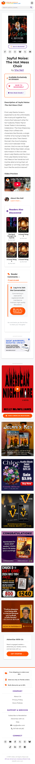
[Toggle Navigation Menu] (32, 3)
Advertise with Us (17, 719)
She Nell (19, 70)
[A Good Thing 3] (23, 225)
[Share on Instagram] (10, 52)
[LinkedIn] (15, 747)
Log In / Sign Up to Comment (18, 311)
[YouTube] (10, 742)
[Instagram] (5, 742)
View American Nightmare (18, 415)
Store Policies (17, 703)
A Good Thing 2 (12, 260)
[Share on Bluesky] (20, 52)
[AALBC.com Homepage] (10, 3)
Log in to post (14, 280)
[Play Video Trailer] (18, 389)
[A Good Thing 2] (11, 250)
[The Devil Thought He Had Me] (11, 225)
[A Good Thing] (23, 250)
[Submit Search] (30, 7)
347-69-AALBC (18, 728)
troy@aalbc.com (18, 725)
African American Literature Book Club (17, 759)
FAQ (17, 722)
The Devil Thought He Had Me (11, 236)
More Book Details (16, 93)
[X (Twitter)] (20, 742)
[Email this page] (30, 52)
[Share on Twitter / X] (25, 52)
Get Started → (17, 654)
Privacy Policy (17, 700)
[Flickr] (25, 747)
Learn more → (16, 201)
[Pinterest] (20, 747)
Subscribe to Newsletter (17, 715)
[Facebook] (15, 742)
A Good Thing (23, 259)
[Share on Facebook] (5, 52)
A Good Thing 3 (23, 235)
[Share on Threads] (15, 52)
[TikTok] (10, 747)
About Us (17, 696)
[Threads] (25, 742)
